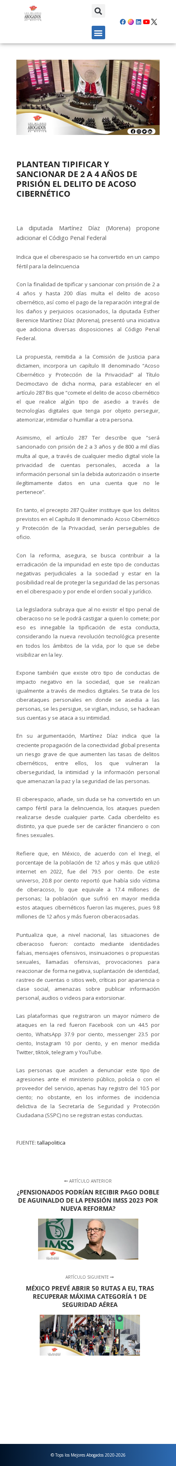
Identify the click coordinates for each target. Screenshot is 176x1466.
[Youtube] (146, 21)
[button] (98, 11)
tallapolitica (51, 1142)
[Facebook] (123, 21)
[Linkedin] (138, 21)
